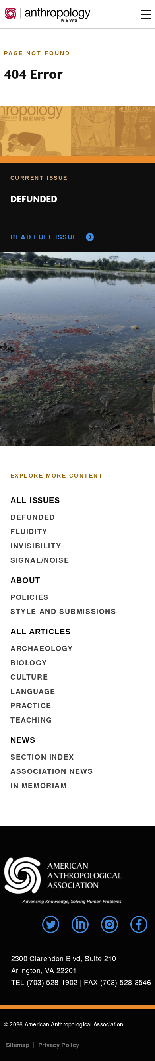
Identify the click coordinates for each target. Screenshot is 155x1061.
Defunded (32, 517)
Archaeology (41, 648)
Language (33, 691)
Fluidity (29, 531)
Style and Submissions (63, 611)
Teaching (31, 720)
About (25, 580)
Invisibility (35, 545)
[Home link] (63, 880)
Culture (29, 677)
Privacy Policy (58, 1044)
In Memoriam (38, 785)
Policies (29, 597)
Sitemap (17, 1044)
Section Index (42, 757)
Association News (51, 771)
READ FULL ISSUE (44, 236)
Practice (31, 705)
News (22, 740)
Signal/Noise (39, 560)
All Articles (40, 631)
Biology (28, 662)
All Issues (35, 500)
